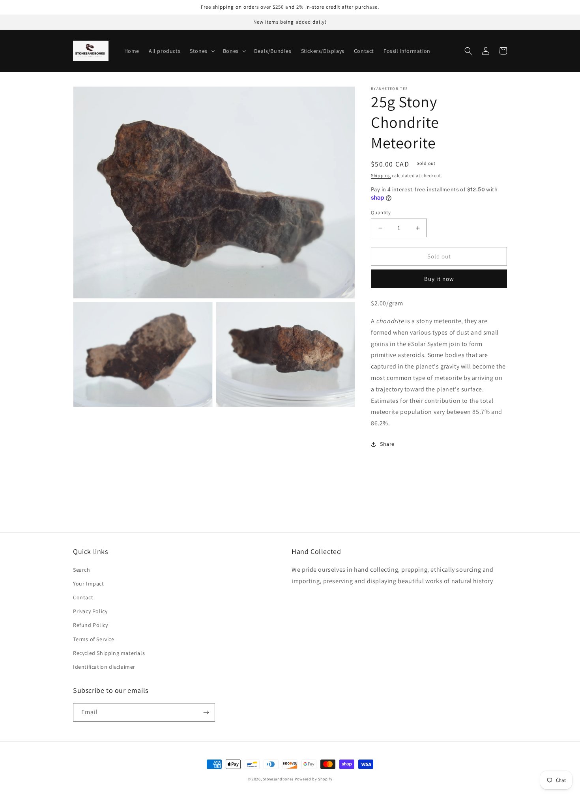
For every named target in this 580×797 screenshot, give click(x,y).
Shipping (381, 175)
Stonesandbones (278, 779)
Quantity (381, 212)
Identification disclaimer (104, 666)
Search (81, 569)
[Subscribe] (206, 712)
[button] (201, 51)
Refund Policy (90, 625)
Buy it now (439, 279)
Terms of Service (93, 639)
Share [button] (387, 443)
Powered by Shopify (314, 779)
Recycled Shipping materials (109, 653)
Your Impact (88, 583)
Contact (83, 597)
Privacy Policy (90, 611)
